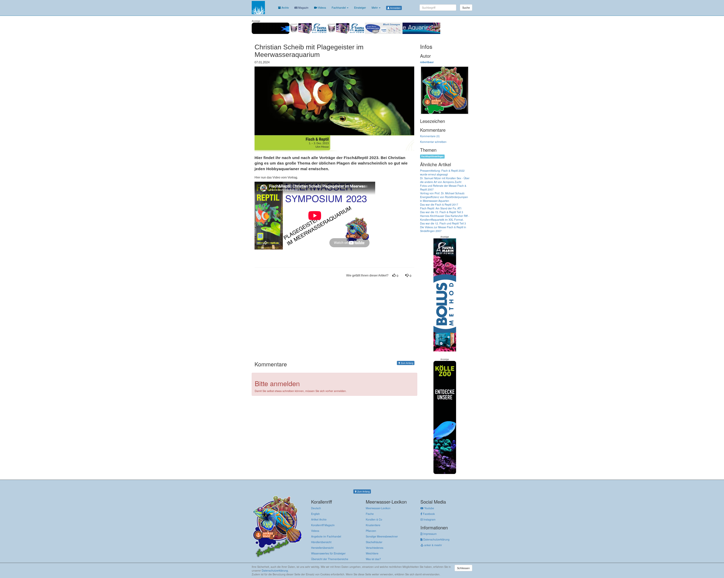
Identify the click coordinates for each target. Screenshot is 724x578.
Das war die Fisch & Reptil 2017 (439, 204)
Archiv (285, 7)
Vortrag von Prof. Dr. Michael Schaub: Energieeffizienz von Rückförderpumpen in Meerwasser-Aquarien (444, 197)
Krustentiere (373, 525)
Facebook (428, 514)
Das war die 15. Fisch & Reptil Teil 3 (441, 212)
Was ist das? (373, 559)
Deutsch (316, 508)
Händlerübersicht (321, 542)
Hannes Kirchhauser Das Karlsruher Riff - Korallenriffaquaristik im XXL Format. (444, 217)
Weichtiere (372, 553)
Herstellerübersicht (322, 548)
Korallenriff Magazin (323, 525)
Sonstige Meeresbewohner (382, 536)
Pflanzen (371, 531)
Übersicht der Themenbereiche (329, 559)
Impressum (430, 534)
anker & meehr (432, 545)
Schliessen (463, 568)
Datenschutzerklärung (436, 539)
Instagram (429, 519)
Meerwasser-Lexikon (378, 508)
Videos (321, 7)
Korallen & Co (374, 519)
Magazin (303, 7)
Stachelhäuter (374, 542)
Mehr (375, 7)
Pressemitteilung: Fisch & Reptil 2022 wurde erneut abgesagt (442, 172)
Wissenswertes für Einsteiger (328, 553)
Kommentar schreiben (433, 142)
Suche (466, 7)
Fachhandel (339, 7)
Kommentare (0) (430, 136)
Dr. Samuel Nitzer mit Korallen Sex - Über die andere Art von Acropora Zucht (444, 180)
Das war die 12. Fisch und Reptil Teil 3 (443, 223)
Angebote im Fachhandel (326, 536)
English (315, 514)
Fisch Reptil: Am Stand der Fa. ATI (440, 208)
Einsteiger (360, 7)
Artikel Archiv (319, 519)
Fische (370, 514)
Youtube (428, 508)
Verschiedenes (374, 548)
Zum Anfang (406, 362)
